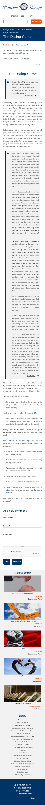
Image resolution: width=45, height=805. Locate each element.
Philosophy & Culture (22, 775)
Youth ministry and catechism (22, 755)
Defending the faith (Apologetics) (22, 764)
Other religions (23, 769)
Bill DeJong (38, 626)
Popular (38, 596)
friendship (24, 53)
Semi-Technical (35, 706)
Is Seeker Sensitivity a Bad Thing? (22, 621)
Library (5, 30)
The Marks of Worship (22, 703)
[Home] (22, 7)
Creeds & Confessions (22, 733)
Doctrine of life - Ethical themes (22, 739)
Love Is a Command (22, 676)
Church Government (22, 758)
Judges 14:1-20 (31, 441)
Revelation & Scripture (22, 725)
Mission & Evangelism (22, 766)
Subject (6, 526)
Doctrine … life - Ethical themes (20, 30)
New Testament (22, 722)
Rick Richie (38, 709)
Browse (14, 16)
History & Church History (22, 761)
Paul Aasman (37, 681)
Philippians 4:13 (21, 368)
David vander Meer (23, 45)
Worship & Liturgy (22, 744)
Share (38, 64)
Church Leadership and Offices (22, 747)
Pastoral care (22, 753)
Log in (23, 16)
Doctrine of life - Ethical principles (22, 736)
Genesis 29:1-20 (14, 441)
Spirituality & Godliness (22, 742)
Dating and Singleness (11, 32)
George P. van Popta (35, 599)
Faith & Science (22, 772)
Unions (22, 648)
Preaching (22, 750)
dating (20, 50)
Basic (6, 45)
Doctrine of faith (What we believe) (22, 731)
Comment (8, 534)
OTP (31, 16)
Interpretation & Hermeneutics (22, 728)
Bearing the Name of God (22, 593)
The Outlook (13, 59)
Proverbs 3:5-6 (32, 96)
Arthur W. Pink (25, 794)
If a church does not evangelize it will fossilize (22, 787)
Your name (8, 518)
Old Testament (22, 720)
